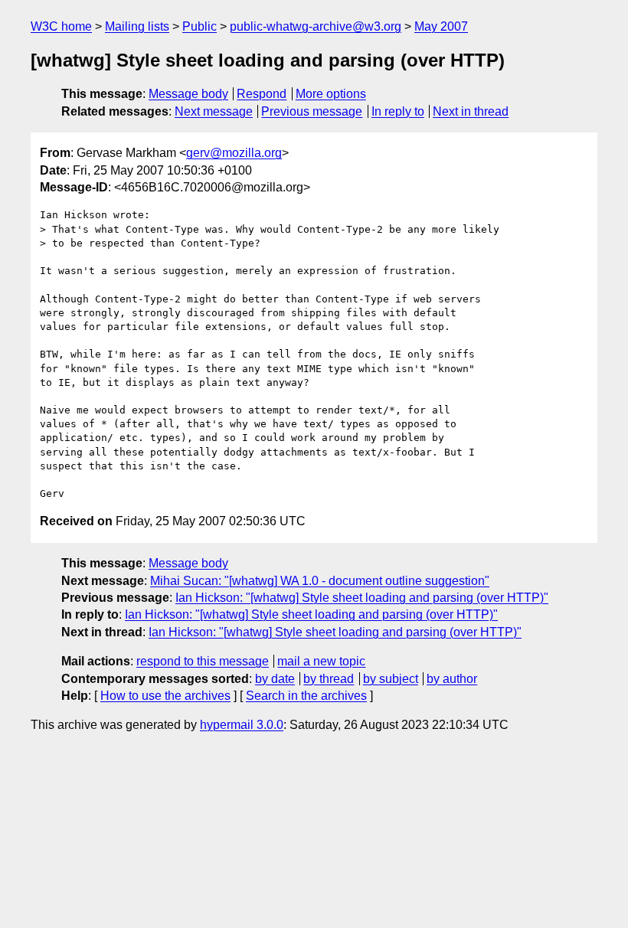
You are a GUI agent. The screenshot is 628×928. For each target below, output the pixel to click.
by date (275, 678)
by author (452, 678)
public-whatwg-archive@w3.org (315, 26)
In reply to (397, 111)
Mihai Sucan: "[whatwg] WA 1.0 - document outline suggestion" (319, 580)
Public (199, 26)
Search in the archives (306, 695)
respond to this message (202, 661)
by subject (390, 678)
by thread (328, 678)
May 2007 (441, 26)
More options (331, 93)
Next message (214, 111)
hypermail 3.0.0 (241, 724)
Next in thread (471, 111)
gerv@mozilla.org (234, 152)
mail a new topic (321, 661)
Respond (261, 93)
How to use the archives (165, 695)
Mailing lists (137, 26)
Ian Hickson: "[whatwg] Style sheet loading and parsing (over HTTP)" (361, 597)
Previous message (311, 111)
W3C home (61, 26)
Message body (188, 93)
